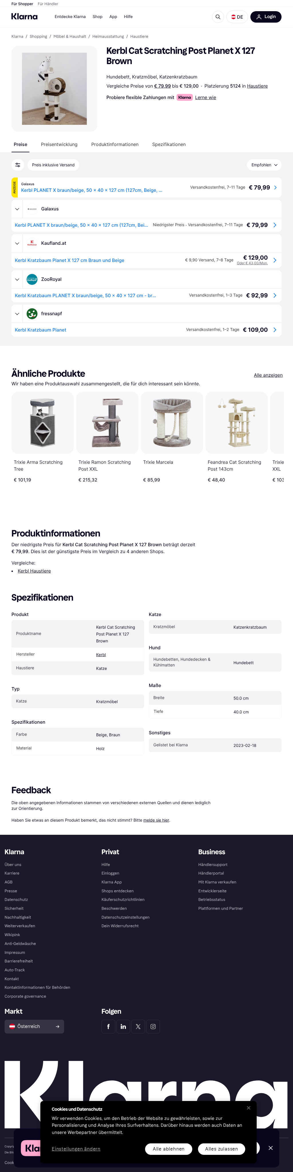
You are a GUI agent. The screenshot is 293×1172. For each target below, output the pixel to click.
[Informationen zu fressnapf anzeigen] (17, 313)
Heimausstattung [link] (108, 36)
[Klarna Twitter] (138, 1026)
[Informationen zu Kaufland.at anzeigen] (17, 243)
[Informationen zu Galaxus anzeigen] (17, 209)
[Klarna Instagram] (153, 1026)
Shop (98, 16)
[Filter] (17, 165)
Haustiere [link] (139, 36)
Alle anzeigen (268, 375)
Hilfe (128, 16)
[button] (237, 17)
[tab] (20, 144)
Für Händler (48, 4)
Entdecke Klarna (70, 16)
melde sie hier (156, 820)
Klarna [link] (17, 36)
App (113, 16)
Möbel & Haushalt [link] (70, 36)
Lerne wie (205, 97)
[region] (148, 1132)
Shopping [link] (38, 36)
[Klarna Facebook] (108, 1026)
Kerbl (101, 654)
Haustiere (257, 86)
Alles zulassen (221, 1149)
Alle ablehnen (169, 1149)
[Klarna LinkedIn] (123, 1026)
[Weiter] (273, 437)
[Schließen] (248, 1108)
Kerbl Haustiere (34, 571)
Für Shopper (22, 4)
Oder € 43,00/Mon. (252, 263)
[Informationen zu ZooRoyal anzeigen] (17, 279)
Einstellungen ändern (76, 1149)
